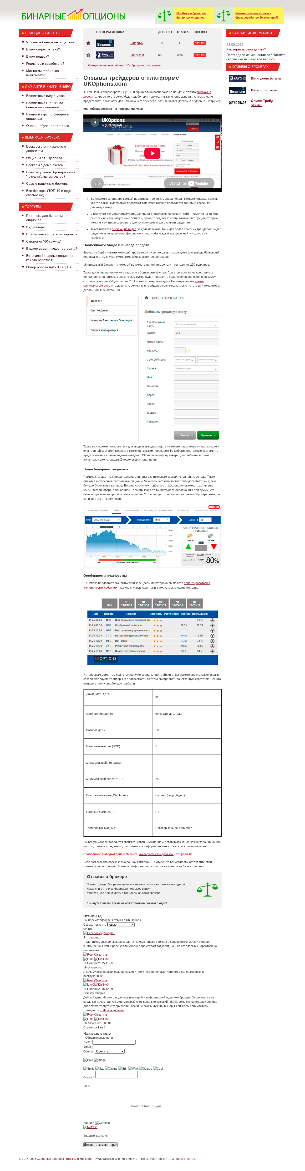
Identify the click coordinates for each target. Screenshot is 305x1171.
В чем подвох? (37, 56)
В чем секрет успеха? (43, 49)
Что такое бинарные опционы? (50, 42)
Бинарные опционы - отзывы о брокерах (64, 1159)
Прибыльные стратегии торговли (51, 234)
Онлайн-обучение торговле (47, 126)
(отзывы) (267, 78)
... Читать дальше (112, 1010)
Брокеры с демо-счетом (45, 165)
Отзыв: (89, 1077)
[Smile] (89, 1069)
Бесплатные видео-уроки (46, 96)
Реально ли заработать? (45, 63)
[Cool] (158, 1069)
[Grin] (122, 1069)
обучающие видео (124, 229)
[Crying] (111, 1069)
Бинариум (136, 43)
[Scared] (145, 1069)
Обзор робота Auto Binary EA (48, 267)
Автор (191, 1159)
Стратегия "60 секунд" (43, 241)
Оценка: (88, 1051)
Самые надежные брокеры (47, 183)
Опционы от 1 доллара (44, 158)
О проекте (179, 1159)
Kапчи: (88, 1123)
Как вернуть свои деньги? (246, 49)
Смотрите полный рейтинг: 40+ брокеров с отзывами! (124, 65)
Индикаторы (35, 227)
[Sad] (99, 1069)
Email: (87, 1046)
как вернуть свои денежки (156, 854)
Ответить (101, 954)
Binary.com (137, 55)
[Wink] (133, 1069)
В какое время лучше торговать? (51, 248)
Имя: (87, 1042)
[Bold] (88, 1060)
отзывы (264, 90)
